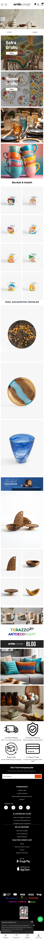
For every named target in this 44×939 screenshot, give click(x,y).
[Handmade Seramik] (22, 703)
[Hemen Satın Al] (22, 333)
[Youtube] (21, 807)
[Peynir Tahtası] (11, 563)
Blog (22, 844)
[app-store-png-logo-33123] (23, 864)
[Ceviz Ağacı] (22, 520)
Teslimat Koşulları (22, 830)
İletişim (22, 799)
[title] (22, 52)
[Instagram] (13, 807)
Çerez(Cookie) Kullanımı (22, 820)
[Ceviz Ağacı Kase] (32, 563)
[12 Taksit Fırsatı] (32, 749)
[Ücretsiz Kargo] (11, 729)
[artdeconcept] (22, 484)
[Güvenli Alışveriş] (32, 729)
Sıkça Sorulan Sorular (22, 847)
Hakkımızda (22, 790)
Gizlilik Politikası (22, 793)
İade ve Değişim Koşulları (22, 817)
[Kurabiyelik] (11, 591)
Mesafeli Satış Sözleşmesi (22, 823)
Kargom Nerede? (22, 853)
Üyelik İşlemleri (22, 836)
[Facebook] (28, 807)
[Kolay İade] (11, 749)
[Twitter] (6, 807)
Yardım (22, 850)
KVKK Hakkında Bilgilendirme (22, 796)
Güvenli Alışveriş (22, 833)
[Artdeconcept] (22, 19)
